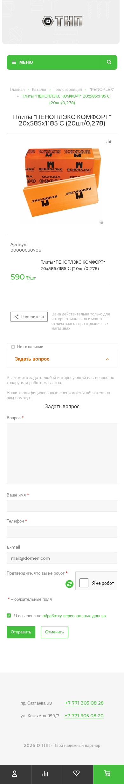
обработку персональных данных (75, 615)
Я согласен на (60, 615)
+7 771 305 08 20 (84, 716)
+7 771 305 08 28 (84, 703)
